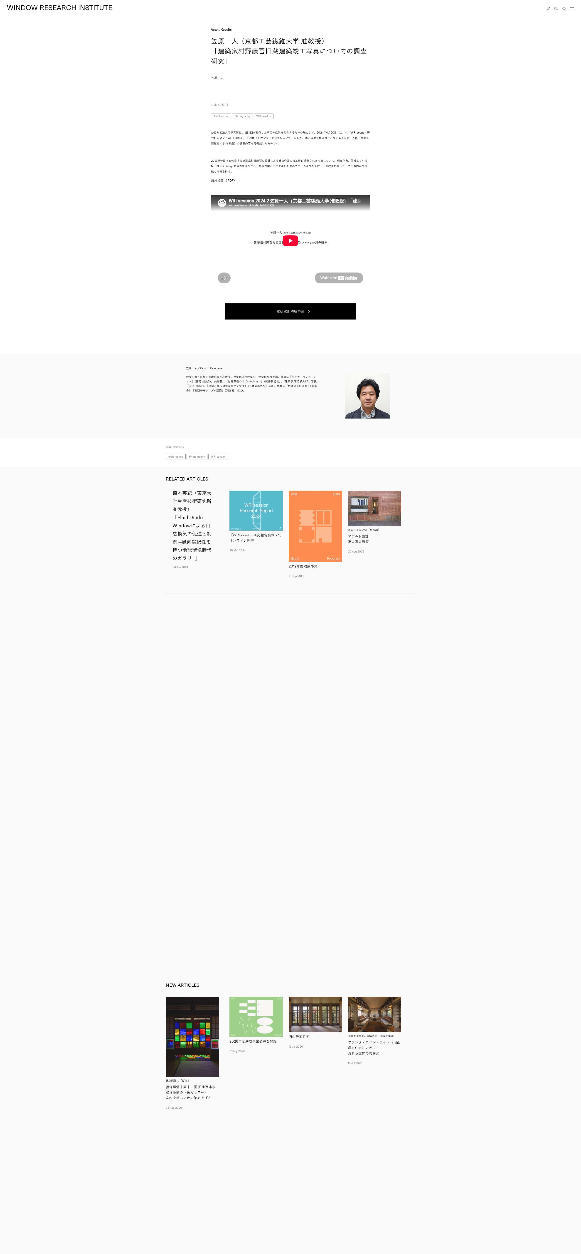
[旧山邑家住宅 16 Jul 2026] (315, 1014)
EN (556, 9)
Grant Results (221, 29)
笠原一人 (217, 78)
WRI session (263, 116)
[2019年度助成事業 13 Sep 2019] (315, 526)
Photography (242, 116)
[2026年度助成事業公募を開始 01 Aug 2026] (256, 1017)
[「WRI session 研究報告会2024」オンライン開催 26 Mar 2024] (256, 511)
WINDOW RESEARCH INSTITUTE (59, 8)
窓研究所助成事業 (290, 311)
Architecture (221, 116)
